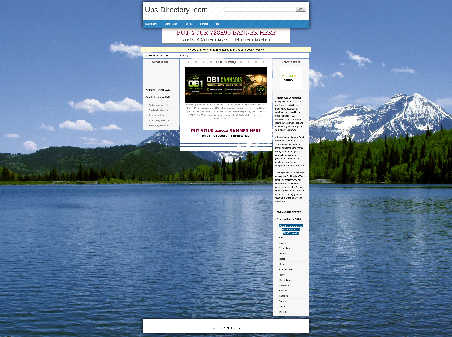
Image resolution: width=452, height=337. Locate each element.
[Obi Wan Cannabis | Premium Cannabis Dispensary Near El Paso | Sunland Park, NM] (226, 102)
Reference (284, 285)
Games (282, 253)
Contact (204, 23)
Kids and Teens (286, 269)
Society (282, 301)
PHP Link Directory (232, 328)
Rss (217, 23)
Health (282, 259)
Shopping (284, 296)
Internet (282, 312)
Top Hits (189, 23)
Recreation (284, 280)
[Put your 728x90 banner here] (226, 43)
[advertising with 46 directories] (291, 88)
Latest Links (171, 23)
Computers (284, 248)
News (282, 275)
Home (169, 55)
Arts (281, 238)
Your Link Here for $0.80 (158, 90)
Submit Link (151, 23)
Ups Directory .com (176, 10)
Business (283, 243)
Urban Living (182, 55)
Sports (282, 306)
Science (283, 290)
